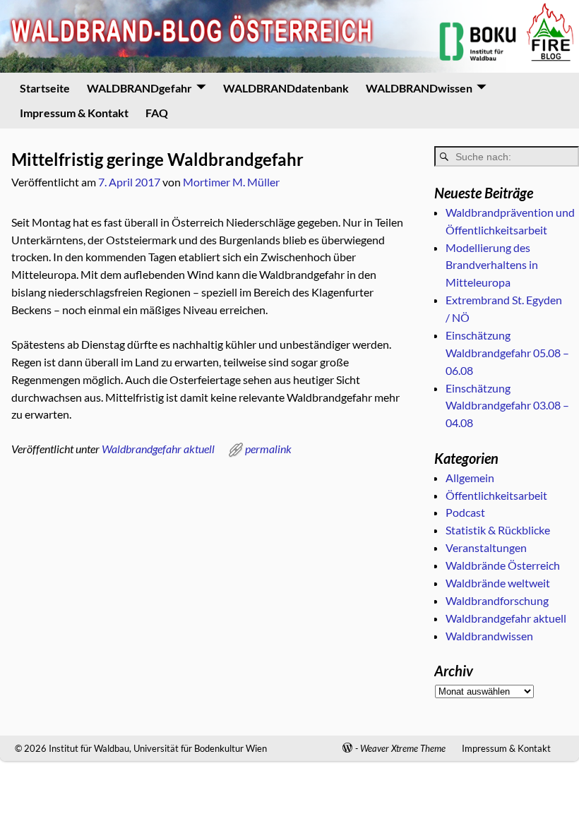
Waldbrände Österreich (503, 565)
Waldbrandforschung (497, 600)
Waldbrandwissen (489, 635)
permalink (268, 448)
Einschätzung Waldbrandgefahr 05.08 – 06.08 (507, 352)
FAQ (156, 112)
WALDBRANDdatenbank (286, 88)
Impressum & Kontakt (74, 112)
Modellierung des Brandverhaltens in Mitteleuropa (492, 265)
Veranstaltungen (486, 547)
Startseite (45, 88)
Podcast (465, 512)
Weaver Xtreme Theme (403, 748)
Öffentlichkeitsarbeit (496, 495)
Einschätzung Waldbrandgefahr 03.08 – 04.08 (507, 405)
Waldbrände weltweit (498, 582)
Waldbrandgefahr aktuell (158, 448)
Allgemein (470, 477)
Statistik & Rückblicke (498, 530)
